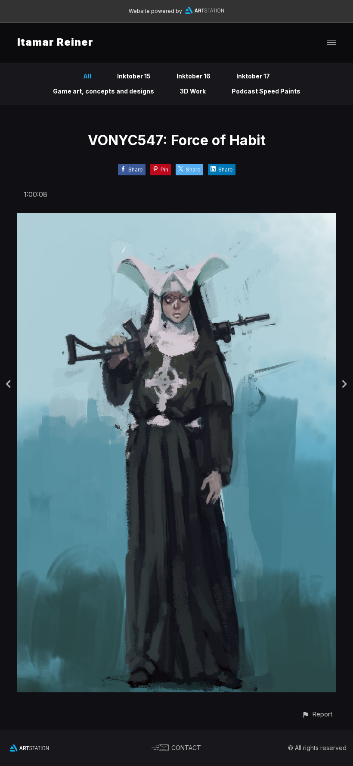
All (87, 76)
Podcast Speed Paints (266, 91)
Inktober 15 (134, 76)
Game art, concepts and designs (103, 91)
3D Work (193, 91)
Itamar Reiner (55, 42)
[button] (317, 714)
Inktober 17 (253, 76)
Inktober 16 (193, 76)
